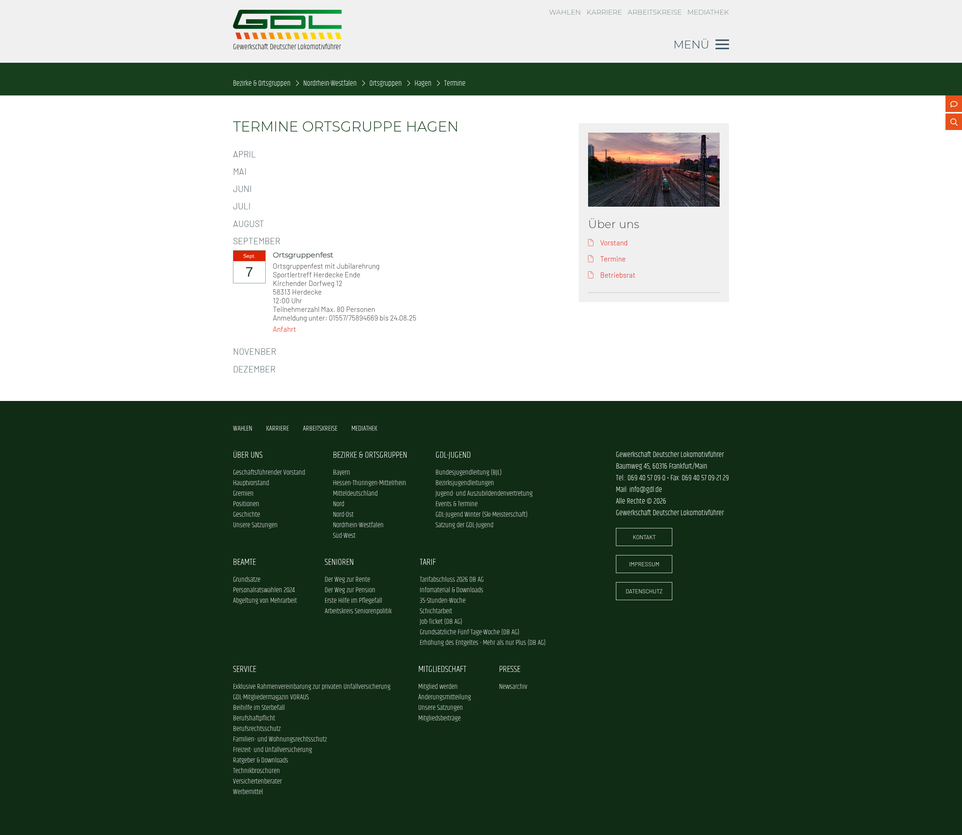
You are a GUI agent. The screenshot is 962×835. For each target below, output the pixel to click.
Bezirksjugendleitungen (465, 483)
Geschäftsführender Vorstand (269, 472)
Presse (509, 669)
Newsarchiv (513, 687)
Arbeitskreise (655, 12)
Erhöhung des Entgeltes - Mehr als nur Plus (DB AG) (483, 643)
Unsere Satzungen (255, 525)
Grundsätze (246, 580)
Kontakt (644, 537)
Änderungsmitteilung (444, 697)
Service (244, 669)
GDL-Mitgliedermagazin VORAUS (271, 697)
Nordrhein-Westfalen (330, 83)
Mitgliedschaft (442, 669)
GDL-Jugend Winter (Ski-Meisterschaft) (482, 515)
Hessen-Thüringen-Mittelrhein (369, 483)
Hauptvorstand (251, 483)
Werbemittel (248, 792)
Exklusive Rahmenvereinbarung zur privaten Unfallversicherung (311, 687)
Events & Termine (457, 504)
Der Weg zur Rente (347, 580)
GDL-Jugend (453, 455)
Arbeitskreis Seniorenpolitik (358, 611)
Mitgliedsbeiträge (439, 718)
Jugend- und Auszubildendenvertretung (484, 494)
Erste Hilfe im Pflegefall (353, 601)
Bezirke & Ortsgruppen (261, 83)
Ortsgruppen (385, 83)
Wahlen (565, 12)
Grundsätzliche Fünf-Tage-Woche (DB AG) (469, 632)
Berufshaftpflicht (254, 718)
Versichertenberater (257, 781)
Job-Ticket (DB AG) (441, 622)
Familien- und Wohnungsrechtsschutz (280, 739)
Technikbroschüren (256, 771)
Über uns (248, 455)
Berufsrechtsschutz (257, 729)
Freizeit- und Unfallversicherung (272, 750)
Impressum (644, 564)
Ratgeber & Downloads (260, 760)
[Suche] (953, 121)
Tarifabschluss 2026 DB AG (452, 580)
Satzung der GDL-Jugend (464, 525)
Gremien (243, 494)
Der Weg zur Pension (350, 590)
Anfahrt (284, 329)
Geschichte (246, 515)
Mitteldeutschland (355, 494)
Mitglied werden (438, 687)
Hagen (422, 83)
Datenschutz (644, 591)
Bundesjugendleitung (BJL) (469, 472)
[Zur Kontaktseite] (953, 103)
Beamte (244, 562)
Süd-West (344, 536)
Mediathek (708, 12)
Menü (691, 44)
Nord (338, 504)
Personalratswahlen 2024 (264, 590)
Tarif (428, 562)
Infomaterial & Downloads (451, 590)
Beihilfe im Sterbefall (259, 708)
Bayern (341, 472)
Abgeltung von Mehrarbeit (265, 601)
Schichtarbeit (436, 611)
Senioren (339, 562)
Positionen (246, 504)
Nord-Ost (343, 515)
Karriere (604, 12)
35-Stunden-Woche (443, 601)
